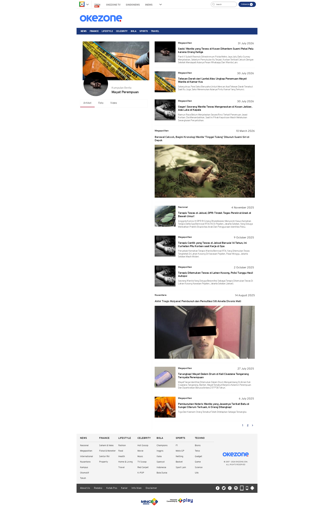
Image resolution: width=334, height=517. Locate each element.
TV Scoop (141, 462)
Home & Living (125, 462)
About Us (85, 488)
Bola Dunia (162, 473)
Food (120, 451)
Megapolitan (86, 451)
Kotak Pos (111, 488)
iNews (149, 4)
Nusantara (85, 462)
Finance (94, 31)
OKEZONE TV (113, 4)
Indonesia (161, 467)
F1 (177, 445)
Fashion (122, 445)
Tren (97, 5)
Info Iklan (137, 488)
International (86, 456)
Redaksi (98, 488)
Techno (200, 438)
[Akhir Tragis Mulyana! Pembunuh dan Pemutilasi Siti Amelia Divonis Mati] (205, 332)
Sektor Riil (104, 456)
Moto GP (180, 451)
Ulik (197, 473)
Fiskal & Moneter (107, 451)
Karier (124, 488)
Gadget (198, 456)
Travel (155, 31)
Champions (162, 445)
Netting (179, 456)
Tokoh (83, 478)
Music (140, 456)
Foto (100, 103)
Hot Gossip (142, 445)
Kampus (84, 467)
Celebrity (122, 31)
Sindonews (133, 4)
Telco (197, 451)
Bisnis (198, 445)
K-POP (140, 473)
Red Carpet (143, 467)
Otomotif (84, 473)
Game (198, 462)
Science (198, 467)
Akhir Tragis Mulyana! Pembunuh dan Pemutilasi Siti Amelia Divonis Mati (198, 301)
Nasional (84, 445)
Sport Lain (181, 467)
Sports (144, 31)
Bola (134, 31)
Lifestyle (107, 31)
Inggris (160, 451)
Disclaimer (151, 488)
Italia (159, 456)
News (84, 31)
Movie (140, 451)
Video (113, 103)
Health (121, 456)
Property (103, 462)
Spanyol (161, 462)
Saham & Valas (106, 445)
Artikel (87, 103)
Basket (179, 462)
